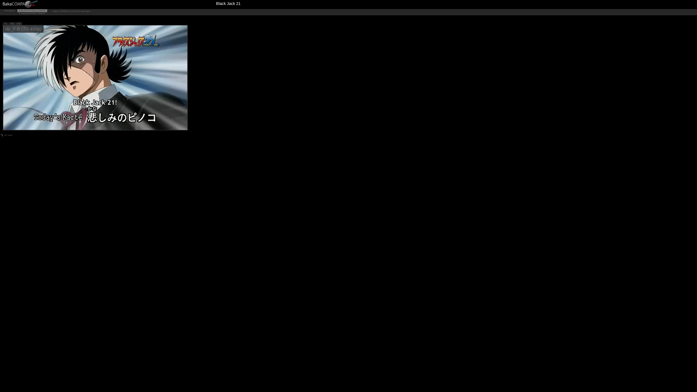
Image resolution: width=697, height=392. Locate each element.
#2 (12, 23)
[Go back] (6, 136)
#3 (19, 23)
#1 (6, 23)
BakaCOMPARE (21, 4)
